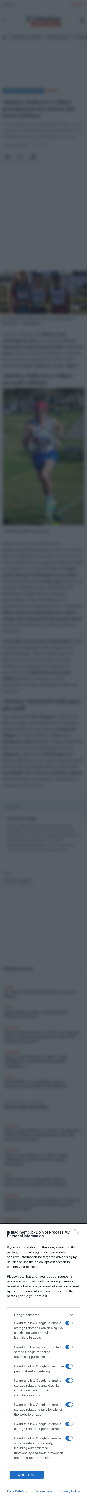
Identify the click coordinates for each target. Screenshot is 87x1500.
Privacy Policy (70, 1491)
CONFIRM (26, 1475)
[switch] (69, 1323)
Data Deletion (17, 1491)
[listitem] (43, 1314)
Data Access (43, 1491)
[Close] (78, 1232)
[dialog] (43, 1362)
